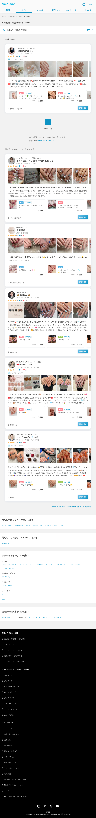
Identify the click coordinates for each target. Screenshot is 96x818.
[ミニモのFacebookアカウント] (51, 807)
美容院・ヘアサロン (8, 617)
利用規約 (7, 774)
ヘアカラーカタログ (11, 686)
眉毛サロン (46, 617)
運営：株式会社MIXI (11, 734)
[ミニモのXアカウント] (45, 807)
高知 (20, 17)
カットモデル (9, 715)
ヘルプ (6, 791)
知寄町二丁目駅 (59, 525)
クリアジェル (49, 565)
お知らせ (7, 740)
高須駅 (28, 525)
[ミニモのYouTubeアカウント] (57, 806)
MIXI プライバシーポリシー (14, 785)
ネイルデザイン (10, 703)
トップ (4, 17)
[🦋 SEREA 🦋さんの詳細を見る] (48, 322)
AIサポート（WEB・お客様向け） (16, 796)
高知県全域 (5, 543)
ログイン (91, 4)
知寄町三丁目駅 (38, 525)
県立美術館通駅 (7, 525)
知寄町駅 (48, 525)
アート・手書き (76, 565)
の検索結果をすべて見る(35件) (71, 506)
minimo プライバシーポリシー (15, 779)
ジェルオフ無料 (7, 585)
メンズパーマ (9, 698)
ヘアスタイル (9, 675)
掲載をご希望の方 (10, 751)
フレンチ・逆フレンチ (26, 565)
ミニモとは (8, 728)
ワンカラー (39, 565)
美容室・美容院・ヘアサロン (15, 639)
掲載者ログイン (10, 762)
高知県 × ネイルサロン (45, 140)
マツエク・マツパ (34, 617)
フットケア (5, 594)
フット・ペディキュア (9, 565)
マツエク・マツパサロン (13, 650)
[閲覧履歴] (84, 4)
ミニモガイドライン (11, 768)
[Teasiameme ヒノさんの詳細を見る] (48, 78)
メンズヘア (8, 681)
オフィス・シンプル (8, 568)
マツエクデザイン (10, 709)
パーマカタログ (10, 692)
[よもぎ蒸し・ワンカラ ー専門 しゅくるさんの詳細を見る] (48, 188)
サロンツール (9, 757)
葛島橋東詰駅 (19, 525)
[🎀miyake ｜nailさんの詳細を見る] (48, 393)
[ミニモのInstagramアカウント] (38, 807)
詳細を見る (82, 108)
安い (3, 599)
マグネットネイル (62, 565)
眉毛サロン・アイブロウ (13, 656)
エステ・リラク (57, 617)
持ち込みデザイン (7, 577)
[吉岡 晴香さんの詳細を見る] (48, 255)
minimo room (9, 745)
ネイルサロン (12, 17)
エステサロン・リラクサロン (15, 661)
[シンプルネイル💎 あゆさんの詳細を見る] (48, 466)
